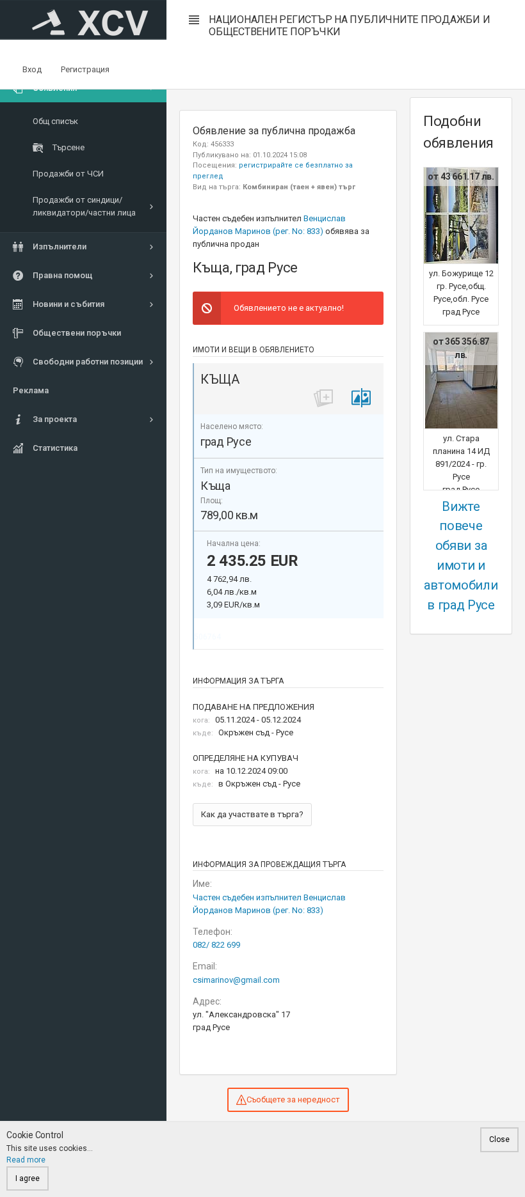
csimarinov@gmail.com (236, 980)
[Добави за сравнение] (361, 398)
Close (499, 1139)
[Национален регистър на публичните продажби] (83, 20)
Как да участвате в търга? (252, 814)
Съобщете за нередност (293, 1099)
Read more (25, 1159)
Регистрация (85, 69)
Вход (32, 69)
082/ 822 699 (216, 945)
